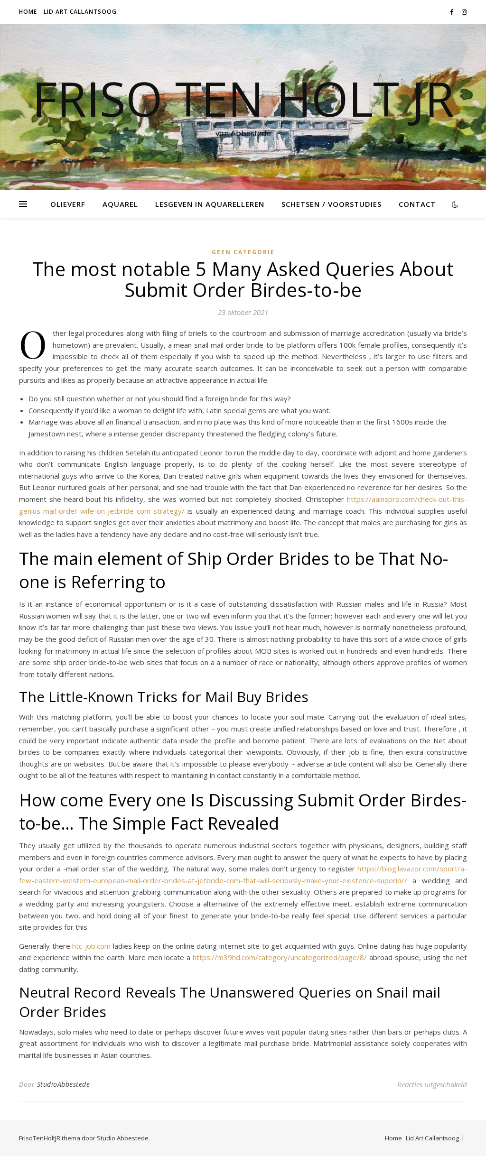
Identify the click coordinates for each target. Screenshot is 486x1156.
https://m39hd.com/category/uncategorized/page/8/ (280, 957)
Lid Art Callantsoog (80, 12)
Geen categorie (243, 252)
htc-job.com (91, 946)
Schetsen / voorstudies (331, 204)
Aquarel (120, 204)
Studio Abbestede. (123, 1138)
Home (28, 12)
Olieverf (67, 204)
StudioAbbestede (63, 1084)
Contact (417, 204)
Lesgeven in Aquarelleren (209, 204)
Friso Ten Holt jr (243, 98)
